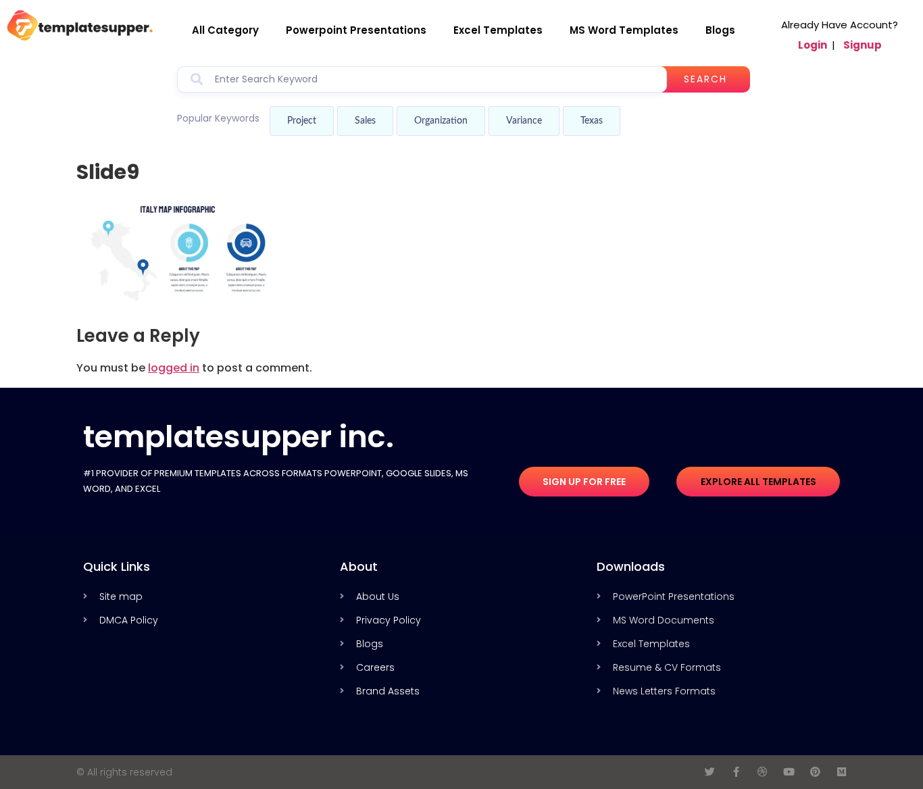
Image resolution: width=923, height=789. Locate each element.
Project (301, 121)
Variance (524, 121)
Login (812, 45)
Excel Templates (498, 30)
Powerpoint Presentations (356, 30)
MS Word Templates (624, 30)
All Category (225, 30)
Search (705, 79)
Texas (591, 121)
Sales (365, 121)
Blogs (720, 30)
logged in (173, 368)
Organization (441, 121)
